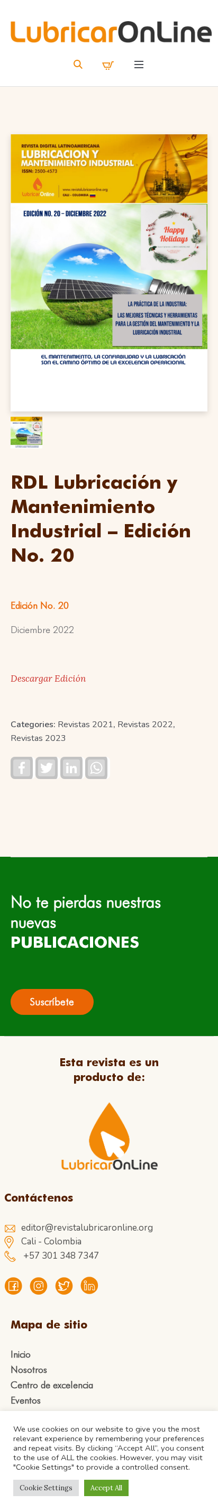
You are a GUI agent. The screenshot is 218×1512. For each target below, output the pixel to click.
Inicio (21, 1354)
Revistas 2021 (85, 724)
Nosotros (29, 1369)
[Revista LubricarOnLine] (111, 32)
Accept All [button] (106, 1487)
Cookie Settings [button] (46, 1487)
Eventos (26, 1400)
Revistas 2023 (38, 738)
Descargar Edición (48, 678)
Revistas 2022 (145, 724)
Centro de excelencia (52, 1385)
